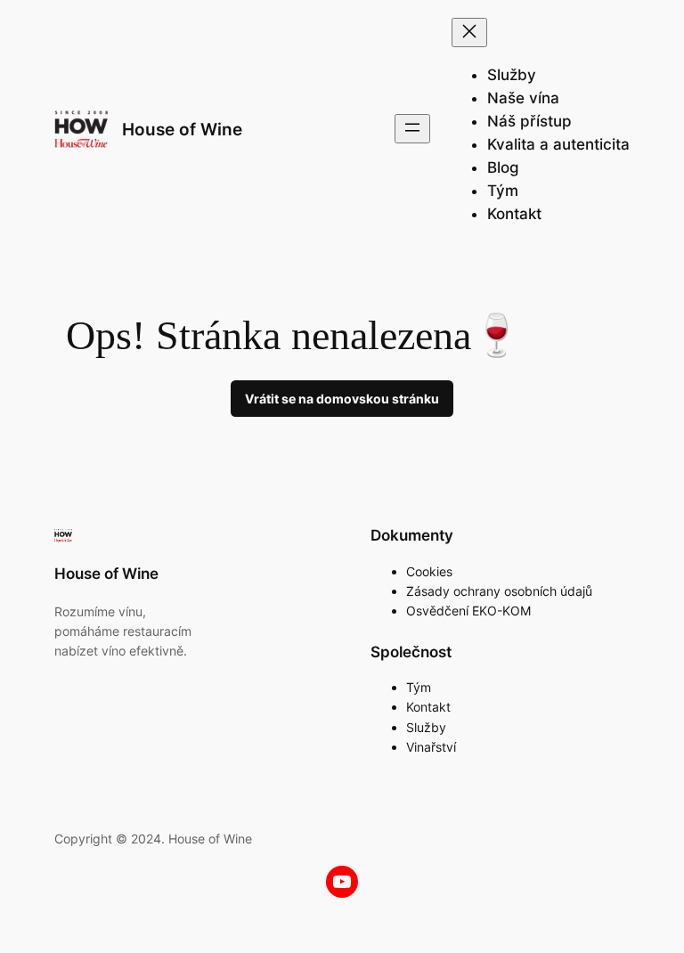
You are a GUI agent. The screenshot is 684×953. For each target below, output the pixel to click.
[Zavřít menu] (469, 32)
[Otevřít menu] (412, 128)
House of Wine (182, 129)
